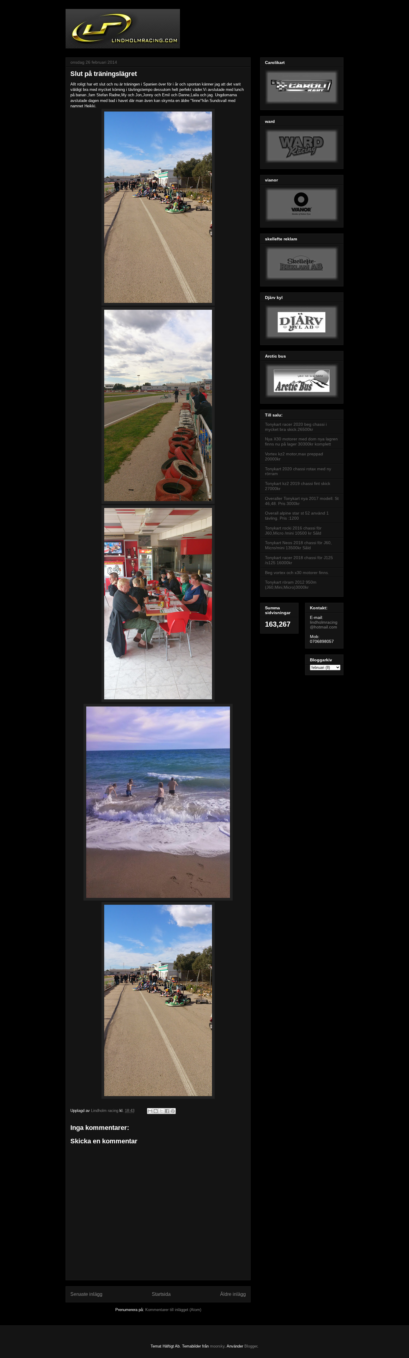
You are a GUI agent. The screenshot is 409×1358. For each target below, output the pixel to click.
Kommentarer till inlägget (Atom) (173, 1309)
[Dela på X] (161, 1111)
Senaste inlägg (86, 1294)
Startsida (161, 1294)
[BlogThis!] (156, 1111)
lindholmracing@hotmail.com (323, 624)
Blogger (250, 1346)
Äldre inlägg (233, 1294)
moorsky (217, 1346)
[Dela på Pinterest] (173, 1111)
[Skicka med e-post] (150, 1111)
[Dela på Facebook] (167, 1111)
